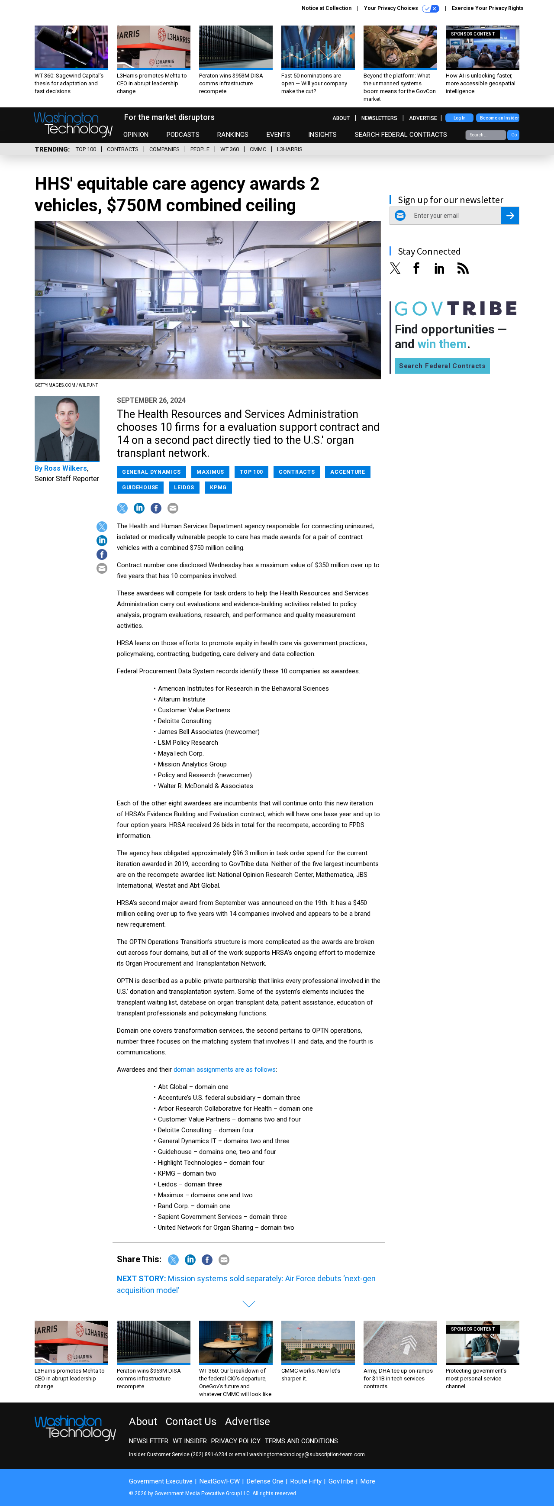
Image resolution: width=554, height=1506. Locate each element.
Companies (164, 149)
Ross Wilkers (65, 468)
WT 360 (229, 149)
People (199, 149)
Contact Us (191, 1422)
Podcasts (183, 135)
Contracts (122, 149)
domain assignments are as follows (225, 1069)
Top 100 (86, 149)
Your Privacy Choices (391, 8)
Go (514, 135)
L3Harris (290, 149)
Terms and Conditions (301, 1441)
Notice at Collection (326, 8)
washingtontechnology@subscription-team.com (307, 1454)
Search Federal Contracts (401, 135)
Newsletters (379, 118)
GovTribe (341, 1481)
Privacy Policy (236, 1441)
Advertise (423, 118)
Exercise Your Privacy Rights (488, 8)
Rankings (232, 135)
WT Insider (190, 1441)
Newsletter (148, 1441)
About (341, 118)
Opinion (135, 135)
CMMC (258, 149)
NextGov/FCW (220, 1481)
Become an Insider (499, 118)
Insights (322, 135)
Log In (460, 118)
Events (278, 135)
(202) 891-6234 (209, 1454)
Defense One (265, 1481)
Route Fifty (306, 1481)
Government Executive (161, 1481)
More (368, 1481)
